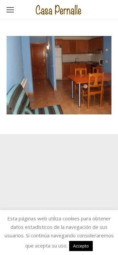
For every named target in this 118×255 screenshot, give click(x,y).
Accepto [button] (81, 246)
